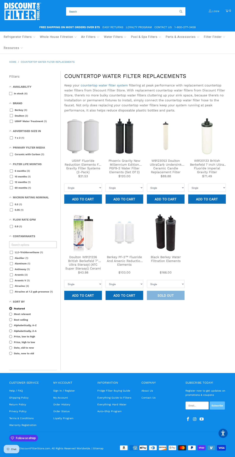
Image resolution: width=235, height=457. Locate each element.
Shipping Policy (18, 397)
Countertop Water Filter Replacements (125, 76)
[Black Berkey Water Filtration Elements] (166, 232)
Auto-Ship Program (109, 411)
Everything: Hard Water (111, 404)
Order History (61, 404)
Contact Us (163, 27)
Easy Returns (112, 27)
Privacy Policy (17, 411)
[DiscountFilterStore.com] (22, 11)
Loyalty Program (139, 27)
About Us (147, 390)
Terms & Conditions (21, 418)
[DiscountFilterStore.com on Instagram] (195, 419)
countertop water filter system (104, 85)
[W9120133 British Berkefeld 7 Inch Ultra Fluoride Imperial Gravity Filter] (207, 136)
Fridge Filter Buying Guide (113, 390)
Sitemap (98, 448)
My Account (60, 397)
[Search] (180, 11)
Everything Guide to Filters (114, 397)
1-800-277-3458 (185, 27)
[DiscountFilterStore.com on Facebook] (188, 419)
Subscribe (217, 405)
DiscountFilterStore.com (34, 448)
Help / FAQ (16, 390)
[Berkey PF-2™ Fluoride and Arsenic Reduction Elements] (124, 232)
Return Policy (17, 404)
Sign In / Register (64, 390)
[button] (20, 37)
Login (215, 11)
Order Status (61, 411)
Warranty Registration (23, 425)
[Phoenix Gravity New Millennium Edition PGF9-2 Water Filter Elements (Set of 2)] (124, 136)
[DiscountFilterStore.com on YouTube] (201, 419)
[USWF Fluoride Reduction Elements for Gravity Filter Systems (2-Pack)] (83, 136)
